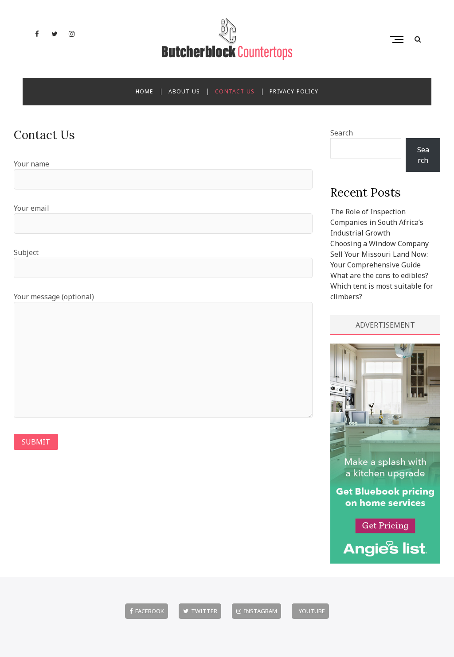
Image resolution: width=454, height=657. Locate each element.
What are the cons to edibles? (379, 275)
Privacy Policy (294, 91)
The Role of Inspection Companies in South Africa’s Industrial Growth (376, 222)
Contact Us (234, 91)
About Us (184, 91)
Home (144, 91)
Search (341, 133)
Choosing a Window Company (379, 243)
